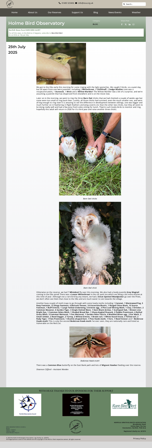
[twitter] (126, 24)
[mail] (133, 24)
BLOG (95, 24)
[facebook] (122, 24)
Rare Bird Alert (57, 33)
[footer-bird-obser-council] (27, 394)
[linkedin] (129, 24)
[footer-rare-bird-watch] (124, 394)
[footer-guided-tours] (76, 394)
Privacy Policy (139, 438)
